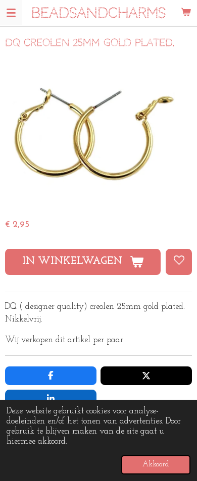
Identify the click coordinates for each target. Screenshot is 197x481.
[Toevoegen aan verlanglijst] (179, 262)
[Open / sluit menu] (11, 12)
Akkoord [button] (155, 464)
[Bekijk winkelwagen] (186, 12)
